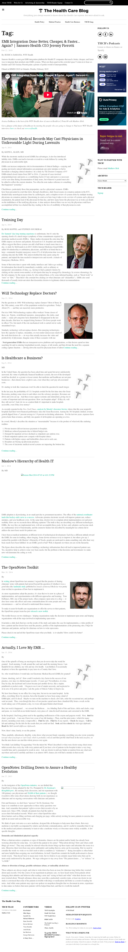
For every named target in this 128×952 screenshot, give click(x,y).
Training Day (12, 219)
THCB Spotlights (49, 910)
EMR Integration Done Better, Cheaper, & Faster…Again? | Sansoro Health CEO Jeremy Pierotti (41, 43)
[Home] (63, 11)
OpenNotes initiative (29, 785)
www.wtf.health (31, 128)
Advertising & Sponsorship (34, 3)
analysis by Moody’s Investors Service (52, 409)
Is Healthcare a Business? (22, 358)
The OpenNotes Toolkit (20, 567)
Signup (100, 193)
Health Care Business (72, 22)
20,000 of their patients (37, 793)
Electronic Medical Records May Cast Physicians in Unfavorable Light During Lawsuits (42, 140)
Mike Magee (26, 913)
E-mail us (78, 919)
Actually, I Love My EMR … (23, 647)
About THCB (6, 3)
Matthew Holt (113, 168)
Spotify (51, 928)
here (12, 128)
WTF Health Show (50, 916)
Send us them (97, 928)
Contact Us (69, 3)
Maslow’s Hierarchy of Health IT (28, 461)
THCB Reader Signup (54, 3)
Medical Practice (55, 22)
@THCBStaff (70, 910)
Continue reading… (9, 209)
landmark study (20, 586)
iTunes (46, 928)
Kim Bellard (26, 910)
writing (7, 581)
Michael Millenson (28, 918)
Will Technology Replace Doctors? (29, 293)
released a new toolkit (39, 611)
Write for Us (18, 3)
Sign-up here (49, 936)
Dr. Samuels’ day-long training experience (18, 233)
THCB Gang (88, 22)
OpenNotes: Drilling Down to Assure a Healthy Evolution (39, 769)
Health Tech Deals (49, 913)
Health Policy (39, 22)
